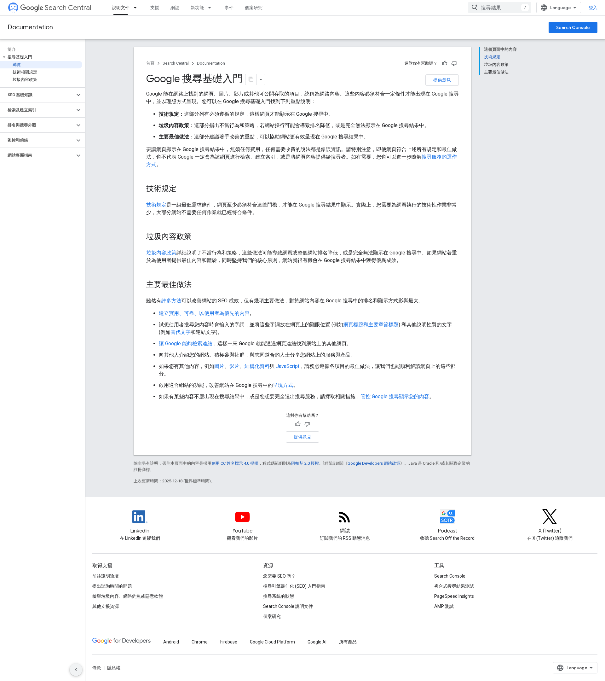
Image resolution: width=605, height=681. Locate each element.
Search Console (573, 27)
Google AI (317, 641)
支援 (154, 7)
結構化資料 (257, 366)
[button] (41, 57)
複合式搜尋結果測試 (454, 586)
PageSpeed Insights (454, 596)
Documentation (30, 27)
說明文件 (121, 7)
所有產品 (348, 641)
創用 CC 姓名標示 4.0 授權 (234, 463)
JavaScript (287, 366)
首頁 (150, 63)
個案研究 (253, 7)
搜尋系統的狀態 (278, 596)
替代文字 (180, 332)
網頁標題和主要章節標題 (371, 325)
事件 (229, 7)
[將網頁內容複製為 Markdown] (251, 79)
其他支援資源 (105, 606)
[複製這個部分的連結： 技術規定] (184, 189)
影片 (234, 366)
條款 (96, 667)
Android (171, 641)
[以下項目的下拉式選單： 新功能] (211, 7)
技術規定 (156, 205)
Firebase (228, 641)
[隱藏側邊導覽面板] (76, 669)
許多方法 (171, 301)
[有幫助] (444, 63)
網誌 (174, 7)
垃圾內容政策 (161, 253)
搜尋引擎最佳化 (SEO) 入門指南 (294, 586)
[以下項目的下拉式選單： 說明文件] (137, 7)
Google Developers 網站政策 (374, 463)
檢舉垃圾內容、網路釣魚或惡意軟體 (127, 596)
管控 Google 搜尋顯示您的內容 (394, 396)
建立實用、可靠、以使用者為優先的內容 (204, 313)
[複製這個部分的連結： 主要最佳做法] (199, 285)
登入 (593, 7)
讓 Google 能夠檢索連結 (185, 343)
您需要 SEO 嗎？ (279, 576)
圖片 (219, 366)
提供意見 (442, 80)
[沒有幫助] (454, 63)
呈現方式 (283, 385)
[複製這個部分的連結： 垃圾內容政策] (199, 237)
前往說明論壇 (105, 576)
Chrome (200, 641)
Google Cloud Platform (272, 641)
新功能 (197, 7)
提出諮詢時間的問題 (112, 586)
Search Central (68, 7)
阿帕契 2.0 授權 (305, 463)
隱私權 (113, 667)
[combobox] (499, 7)
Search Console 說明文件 (288, 606)
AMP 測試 (444, 606)
